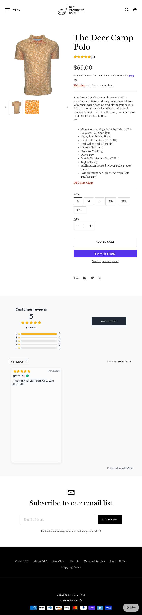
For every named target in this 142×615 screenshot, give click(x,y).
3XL (79, 210)
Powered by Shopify (71, 600)
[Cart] (135, 10)
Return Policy (118, 561)
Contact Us (22, 561)
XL (111, 201)
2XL (124, 201)
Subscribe (110, 519)
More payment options (105, 261)
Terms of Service (94, 561)
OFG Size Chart (83, 182)
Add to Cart (105, 242)
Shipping (79, 85)
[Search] (127, 10)
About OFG (40, 561)
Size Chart (58, 561)
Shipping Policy (71, 567)
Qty (76, 219)
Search (74, 561)
